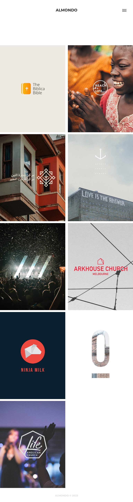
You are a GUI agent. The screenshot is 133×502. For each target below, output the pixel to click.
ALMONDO (66, 10)
